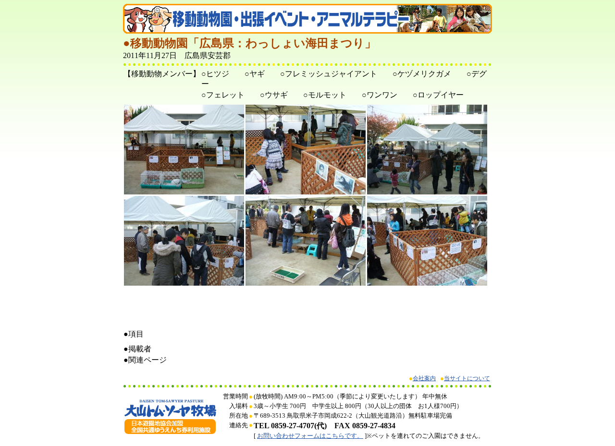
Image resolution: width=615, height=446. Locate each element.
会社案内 (424, 378)
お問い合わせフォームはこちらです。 (310, 435)
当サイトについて (467, 378)
